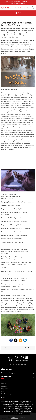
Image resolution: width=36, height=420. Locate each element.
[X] (15, 340)
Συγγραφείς (4, 388)
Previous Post (9, 348)
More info (22, 417)
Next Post (28, 348)
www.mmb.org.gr (21, 264)
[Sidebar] (2, 128)
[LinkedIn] (25, 340)
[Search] (33, 6)
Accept (14, 417)
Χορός (3, 391)
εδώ (24, 295)
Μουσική (3, 383)
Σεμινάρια (4, 386)
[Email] (20, 340)
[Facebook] (11, 340)
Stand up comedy (6, 394)
